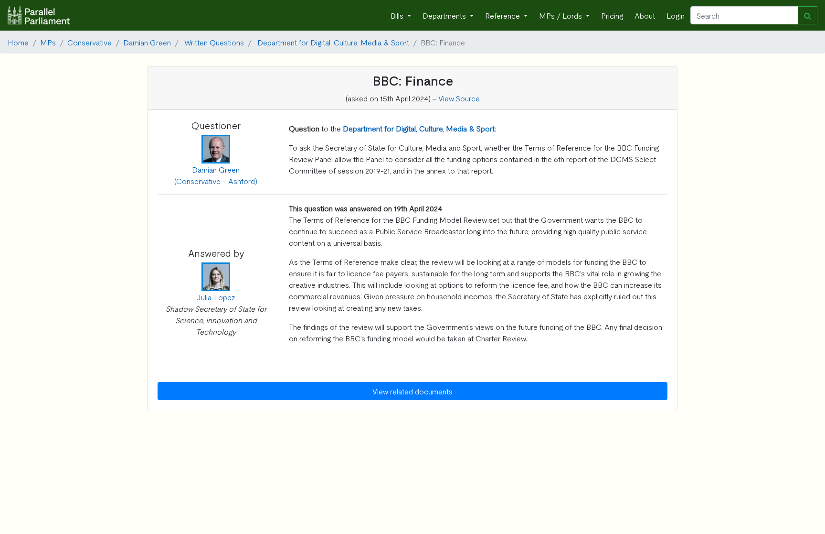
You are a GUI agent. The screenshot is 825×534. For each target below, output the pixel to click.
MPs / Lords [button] (561, 15)
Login (675, 15)
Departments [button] (445, 15)
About (645, 15)
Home (18, 42)
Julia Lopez (216, 297)
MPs (48, 42)
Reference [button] (503, 15)
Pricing (612, 15)
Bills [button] (398, 15)
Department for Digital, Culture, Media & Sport (333, 42)
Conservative (89, 42)
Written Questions (214, 42)
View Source (459, 98)
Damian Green (147, 42)
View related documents (412, 391)
